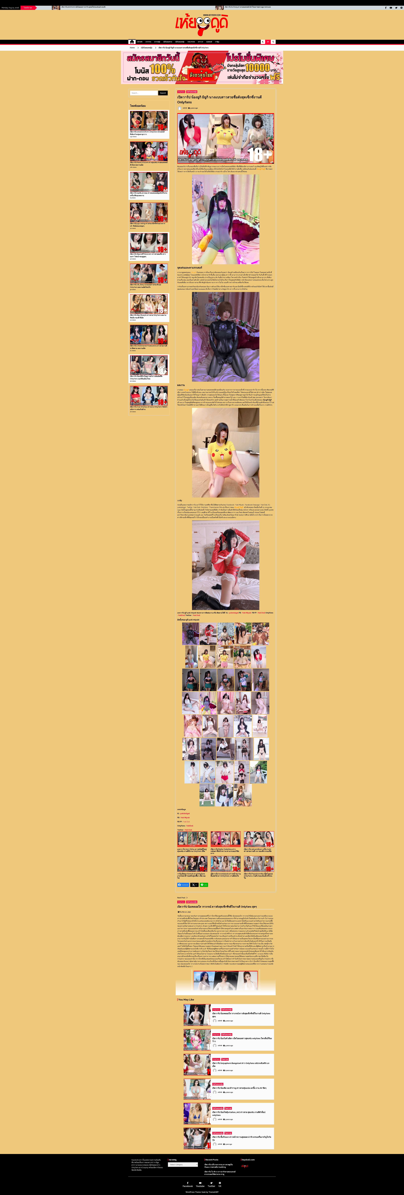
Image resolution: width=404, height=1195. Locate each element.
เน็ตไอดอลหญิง (179, 42)
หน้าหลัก (139, 42)
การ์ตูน (217, 42)
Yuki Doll (261, 613)
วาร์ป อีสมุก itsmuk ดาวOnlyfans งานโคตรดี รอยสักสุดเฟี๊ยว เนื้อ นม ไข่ (191, 876)
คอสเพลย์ (209, 42)
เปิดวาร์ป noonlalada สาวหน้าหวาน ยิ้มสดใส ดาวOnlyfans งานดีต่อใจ (226, 875)
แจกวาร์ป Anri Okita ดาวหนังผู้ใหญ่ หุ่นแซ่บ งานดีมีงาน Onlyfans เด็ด (192, 850)
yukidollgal (233, 613)
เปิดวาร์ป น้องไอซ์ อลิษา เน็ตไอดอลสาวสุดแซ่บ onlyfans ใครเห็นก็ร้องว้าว (242, 1039)
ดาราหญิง (157, 42)
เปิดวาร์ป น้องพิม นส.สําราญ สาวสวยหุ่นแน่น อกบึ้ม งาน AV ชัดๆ (239, 1088)
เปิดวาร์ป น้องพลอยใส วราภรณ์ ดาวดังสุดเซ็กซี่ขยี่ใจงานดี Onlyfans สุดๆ (217, 906)
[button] (263, 42)
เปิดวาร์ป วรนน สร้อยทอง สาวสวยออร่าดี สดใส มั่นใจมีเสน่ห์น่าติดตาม (52, 7)
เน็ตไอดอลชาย (167, 42)
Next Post (181, 898)
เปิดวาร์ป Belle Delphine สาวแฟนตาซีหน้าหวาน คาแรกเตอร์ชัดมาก (225, 851)
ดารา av (200, 42)
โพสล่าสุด (225, 1059)
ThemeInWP (214, 1192)
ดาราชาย (148, 42)
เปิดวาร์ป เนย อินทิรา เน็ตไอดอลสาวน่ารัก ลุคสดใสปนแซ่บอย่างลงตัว (215, 7)
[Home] (132, 42)
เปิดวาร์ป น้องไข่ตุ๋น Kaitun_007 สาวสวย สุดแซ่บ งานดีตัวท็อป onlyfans (238, 1113)
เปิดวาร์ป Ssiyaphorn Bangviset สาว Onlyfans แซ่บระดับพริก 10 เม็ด (240, 1064)
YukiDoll (181, 615)
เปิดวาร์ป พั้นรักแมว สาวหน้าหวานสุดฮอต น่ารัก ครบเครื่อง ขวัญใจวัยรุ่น (241, 1138)
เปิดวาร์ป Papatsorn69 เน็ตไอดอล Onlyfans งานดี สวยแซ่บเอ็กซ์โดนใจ (258, 876)
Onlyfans (191, 42)
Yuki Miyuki (246, 613)
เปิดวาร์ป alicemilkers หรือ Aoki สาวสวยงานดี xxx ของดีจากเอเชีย (258, 850)
